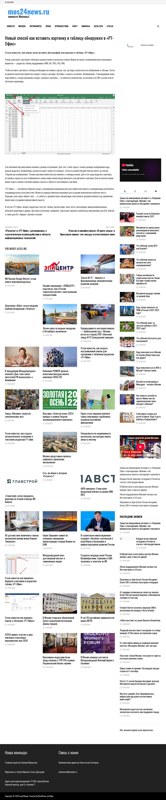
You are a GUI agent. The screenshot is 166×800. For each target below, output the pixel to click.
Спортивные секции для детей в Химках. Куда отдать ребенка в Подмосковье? (148, 416)
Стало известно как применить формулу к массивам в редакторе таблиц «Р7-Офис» (21, 581)
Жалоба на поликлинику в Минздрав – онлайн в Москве (148, 383)
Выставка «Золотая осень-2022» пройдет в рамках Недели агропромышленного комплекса (58, 416)
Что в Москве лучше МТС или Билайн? (147, 247)
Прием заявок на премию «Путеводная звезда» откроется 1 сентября (140, 670)
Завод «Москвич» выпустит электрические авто (18, 415)
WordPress (42, 796)
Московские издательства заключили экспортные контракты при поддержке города (139, 711)
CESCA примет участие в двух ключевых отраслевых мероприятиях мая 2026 (19, 637)
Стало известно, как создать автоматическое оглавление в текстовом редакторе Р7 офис (19, 436)
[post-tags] (156, 191)
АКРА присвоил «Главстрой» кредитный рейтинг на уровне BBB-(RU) (97, 491)
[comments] (145, 191)
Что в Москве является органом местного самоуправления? (146, 262)
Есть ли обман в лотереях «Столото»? (55, 474)
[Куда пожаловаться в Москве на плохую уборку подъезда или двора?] (127, 352)
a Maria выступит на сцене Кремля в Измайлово (140, 620)
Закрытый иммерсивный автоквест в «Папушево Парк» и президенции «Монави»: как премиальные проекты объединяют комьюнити (140, 200)
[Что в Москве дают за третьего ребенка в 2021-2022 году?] (127, 323)
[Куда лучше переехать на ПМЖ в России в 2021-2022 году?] (127, 307)
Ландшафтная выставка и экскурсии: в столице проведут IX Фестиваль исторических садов (140, 632)
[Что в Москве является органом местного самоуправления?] (127, 259)
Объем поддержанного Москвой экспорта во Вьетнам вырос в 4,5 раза (138, 496)
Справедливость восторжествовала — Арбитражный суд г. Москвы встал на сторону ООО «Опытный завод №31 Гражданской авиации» (97, 332)
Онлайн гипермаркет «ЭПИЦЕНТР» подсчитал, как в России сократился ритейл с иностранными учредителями (60, 290)
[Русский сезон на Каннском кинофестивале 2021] (127, 213)
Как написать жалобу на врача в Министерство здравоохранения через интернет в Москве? (146, 399)
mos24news (24, 796)
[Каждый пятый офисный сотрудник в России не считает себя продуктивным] (127, 538)
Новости (11, 26)
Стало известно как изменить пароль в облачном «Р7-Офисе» (20, 619)
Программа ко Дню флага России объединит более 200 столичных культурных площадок (139, 504)
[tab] (125, 191)
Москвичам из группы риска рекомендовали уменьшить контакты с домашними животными (148, 231)
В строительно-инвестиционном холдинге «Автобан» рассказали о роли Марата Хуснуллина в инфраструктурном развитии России (97, 539)
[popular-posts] (125, 191)
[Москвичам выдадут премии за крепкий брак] (127, 293)
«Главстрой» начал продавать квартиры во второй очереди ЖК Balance (20, 499)
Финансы (86, 26)
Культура (98, 26)
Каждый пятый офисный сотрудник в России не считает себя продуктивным (140, 480)
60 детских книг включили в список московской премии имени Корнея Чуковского (22, 538)
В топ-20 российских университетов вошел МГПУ (97, 619)
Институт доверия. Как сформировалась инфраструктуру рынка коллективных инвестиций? (137, 696)
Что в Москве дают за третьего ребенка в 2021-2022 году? (147, 325)
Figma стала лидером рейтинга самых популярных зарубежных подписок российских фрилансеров (95, 418)
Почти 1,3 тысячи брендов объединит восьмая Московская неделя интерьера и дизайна (139, 682)
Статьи (110, 26)
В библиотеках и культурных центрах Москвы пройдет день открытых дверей (139, 488)
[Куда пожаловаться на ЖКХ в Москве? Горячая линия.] (127, 367)
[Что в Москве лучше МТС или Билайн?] (127, 245)
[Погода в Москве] (140, 40)
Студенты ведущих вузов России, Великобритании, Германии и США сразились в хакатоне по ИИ (96, 558)
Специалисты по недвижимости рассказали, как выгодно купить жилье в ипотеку (96, 436)
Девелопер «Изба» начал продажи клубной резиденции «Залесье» (21, 307)
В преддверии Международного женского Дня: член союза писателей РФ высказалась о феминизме (20, 375)
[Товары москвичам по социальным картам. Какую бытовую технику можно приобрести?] (127, 275)
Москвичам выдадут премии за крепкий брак (148, 295)
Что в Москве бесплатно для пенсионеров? (148, 340)
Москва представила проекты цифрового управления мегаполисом (57, 459)
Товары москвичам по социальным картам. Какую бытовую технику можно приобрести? (148, 279)
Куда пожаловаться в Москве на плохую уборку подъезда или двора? (148, 355)
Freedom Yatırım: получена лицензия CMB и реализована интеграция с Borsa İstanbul (138, 609)
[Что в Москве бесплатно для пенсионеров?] (127, 338)
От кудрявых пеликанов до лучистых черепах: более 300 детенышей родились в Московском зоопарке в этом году (140, 595)
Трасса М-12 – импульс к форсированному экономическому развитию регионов (96, 281)
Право (48, 26)
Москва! (22, 26)
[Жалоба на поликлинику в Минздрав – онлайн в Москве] (127, 381)
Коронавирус (36, 26)
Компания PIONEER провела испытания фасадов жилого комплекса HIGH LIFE (56, 374)
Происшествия (61, 26)
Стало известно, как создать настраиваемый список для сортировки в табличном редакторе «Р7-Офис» (97, 352)
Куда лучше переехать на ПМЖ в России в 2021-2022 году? (147, 310)
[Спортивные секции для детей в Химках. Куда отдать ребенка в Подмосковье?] (127, 414)
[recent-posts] (135, 191)
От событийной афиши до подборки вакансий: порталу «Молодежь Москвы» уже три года (139, 644)
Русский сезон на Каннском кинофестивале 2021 (147, 215)
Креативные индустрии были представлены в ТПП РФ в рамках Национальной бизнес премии (59, 660)
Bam (51, 796)
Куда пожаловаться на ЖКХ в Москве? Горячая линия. (148, 369)
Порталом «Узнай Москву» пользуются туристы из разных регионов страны (140, 657)
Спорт (75, 26)
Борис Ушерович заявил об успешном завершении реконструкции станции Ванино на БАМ (59, 539)
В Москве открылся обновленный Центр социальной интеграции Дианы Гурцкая (58, 621)
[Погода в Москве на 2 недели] (147, 45)
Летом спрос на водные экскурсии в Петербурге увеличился (59, 329)
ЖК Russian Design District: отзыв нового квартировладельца (20, 280)
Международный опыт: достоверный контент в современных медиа (54, 558)
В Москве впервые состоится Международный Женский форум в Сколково (97, 660)
